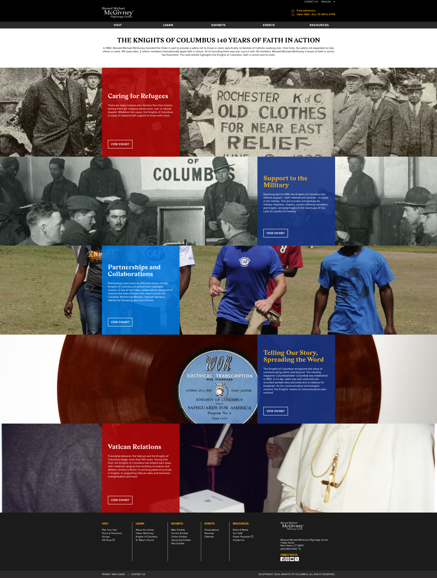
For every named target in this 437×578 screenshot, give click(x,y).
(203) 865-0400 (288, 549)
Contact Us (238, 540)
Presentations (212, 529)
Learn (168, 25)
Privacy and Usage (113, 574)
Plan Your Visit (109, 529)
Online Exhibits (179, 536)
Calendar (209, 536)
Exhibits (218, 25)
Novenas (209, 533)
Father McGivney (145, 533)
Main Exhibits (178, 529)
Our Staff (237, 533)
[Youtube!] (292, 559)
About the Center (145, 529)
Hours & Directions (112, 533)
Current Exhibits (179, 533)
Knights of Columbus (147, 536)
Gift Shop (107, 540)
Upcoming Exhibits (181, 540)
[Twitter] (297, 559)
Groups (106, 536)
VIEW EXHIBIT (120, 144)
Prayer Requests (241, 536)
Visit (118, 25)
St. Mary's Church (145, 540)
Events (269, 25)
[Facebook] (282, 559)
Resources (319, 25)
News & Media (240, 529)
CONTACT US (311, 2)
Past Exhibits (178, 543)
